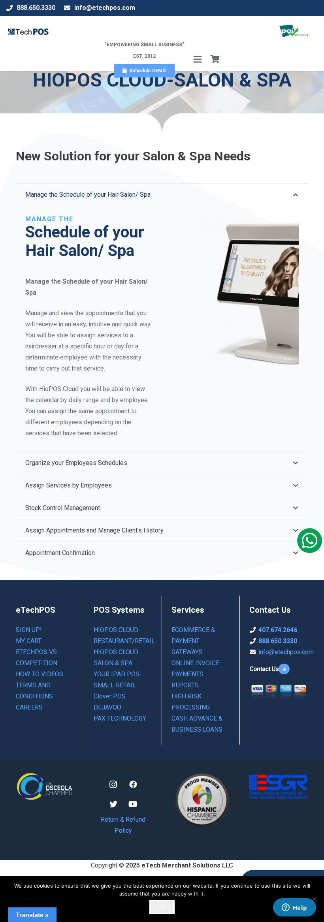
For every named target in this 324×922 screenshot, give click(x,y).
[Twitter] (113, 804)
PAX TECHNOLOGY (120, 718)
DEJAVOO (107, 707)
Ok (162, 906)
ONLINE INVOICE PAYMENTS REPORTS (195, 674)
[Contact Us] (285, 669)
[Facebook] (133, 784)
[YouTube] (133, 804)
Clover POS (110, 696)
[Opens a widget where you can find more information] (294, 908)
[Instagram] (113, 784)
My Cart (28, 641)
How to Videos (39, 674)
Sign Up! (29, 630)
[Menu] (197, 59)
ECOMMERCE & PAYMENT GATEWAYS (193, 641)
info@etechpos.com (286, 652)
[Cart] (215, 59)
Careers (29, 707)
